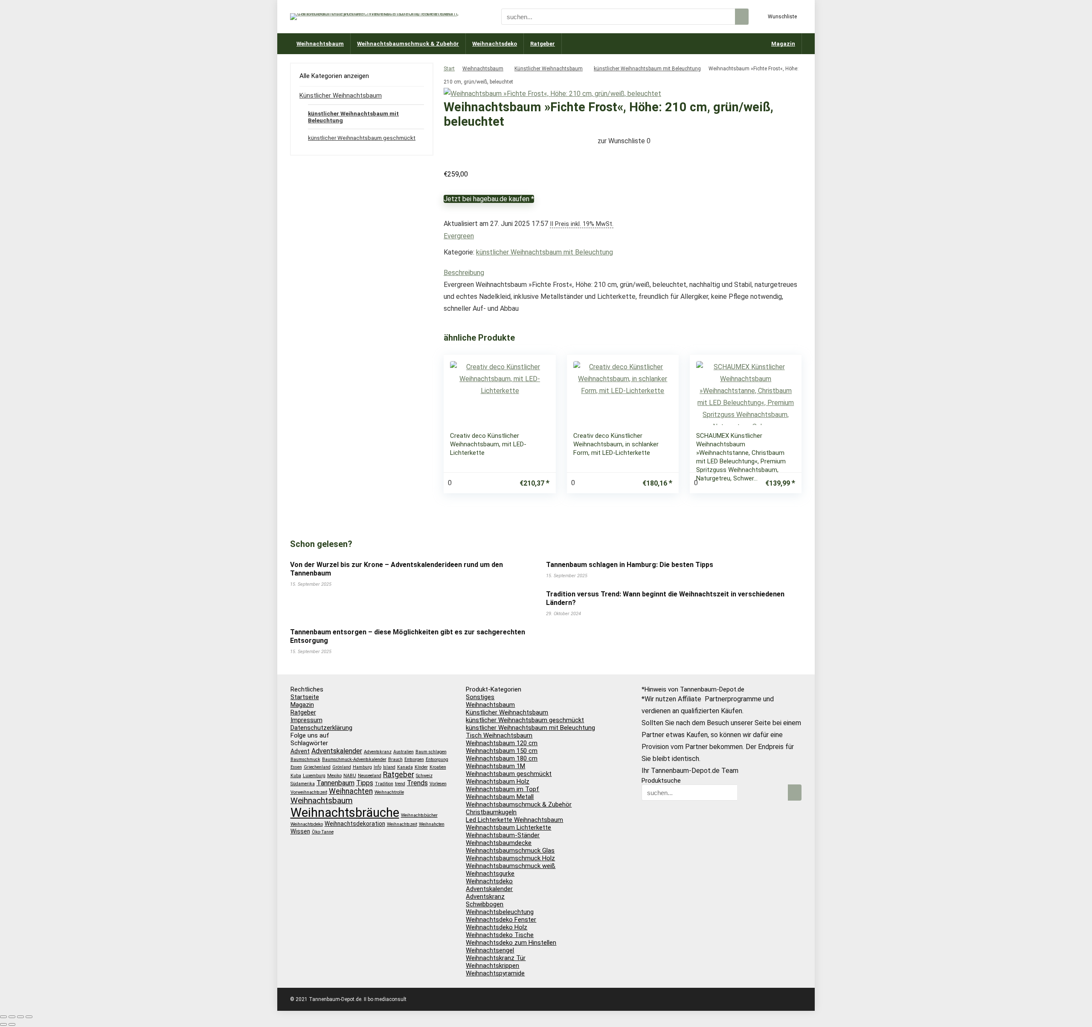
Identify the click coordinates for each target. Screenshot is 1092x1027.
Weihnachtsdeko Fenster (501, 919)
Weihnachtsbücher (419, 815)
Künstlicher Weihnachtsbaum (548, 69)
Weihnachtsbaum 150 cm (501, 751)
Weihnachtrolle (389, 792)
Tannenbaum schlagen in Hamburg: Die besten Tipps (629, 565)
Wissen (300, 831)
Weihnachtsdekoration (355, 823)
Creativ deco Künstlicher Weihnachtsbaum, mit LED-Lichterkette (488, 444)
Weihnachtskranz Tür (496, 958)
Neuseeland (369, 775)
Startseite (304, 697)
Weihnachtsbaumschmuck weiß (510, 866)
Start (449, 69)
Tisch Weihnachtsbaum (499, 735)
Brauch (395, 759)
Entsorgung (437, 759)
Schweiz (424, 775)
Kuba (295, 775)
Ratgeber (542, 44)
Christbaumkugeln (491, 812)
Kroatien (438, 767)
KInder (421, 767)
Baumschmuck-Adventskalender (354, 759)
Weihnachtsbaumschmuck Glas (510, 850)
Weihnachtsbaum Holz (497, 781)
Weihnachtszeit (402, 824)
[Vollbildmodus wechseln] (12, 1016)
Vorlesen (438, 784)
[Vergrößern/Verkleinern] (3, 1016)
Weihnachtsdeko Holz (496, 927)
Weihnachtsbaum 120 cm (501, 743)
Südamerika (302, 784)
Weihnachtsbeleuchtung (500, 912)
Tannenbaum (335, 783)
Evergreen (459, 236)
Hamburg (362, 767)
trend (400, 784)
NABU (349, 775)
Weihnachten (351, 791)
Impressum (306, 720)
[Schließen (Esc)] (29, 1016)
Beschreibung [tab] (464, 273)
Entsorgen (414, 759)
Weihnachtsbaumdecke (498, 843)
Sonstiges (480, 697)
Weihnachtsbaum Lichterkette (508, 827)
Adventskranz (378, 752)
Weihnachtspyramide (495, 973)
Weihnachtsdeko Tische (500, 935)
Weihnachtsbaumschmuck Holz (510, 858)
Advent (300, 751)
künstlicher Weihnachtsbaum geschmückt (361, 137)
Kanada (405, 767)
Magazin (783, 44)
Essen (296, 767)
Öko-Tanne (323, 832)
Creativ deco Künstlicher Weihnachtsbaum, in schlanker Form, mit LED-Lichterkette (616, 444)
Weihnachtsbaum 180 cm (501, 758)
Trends (417, 783)
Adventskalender (336, 751)
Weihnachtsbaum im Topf (502, 789)
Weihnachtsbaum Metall (500, 797)
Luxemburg (314, 775)
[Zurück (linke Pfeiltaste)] (3, 1024)
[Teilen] (20, 1016)
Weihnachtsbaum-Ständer (503, 835)
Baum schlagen (431, 752)
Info (377, 767)
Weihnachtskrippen (492, 965)
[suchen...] (742, 17)
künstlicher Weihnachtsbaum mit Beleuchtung (647, 69)
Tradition (384, 784)
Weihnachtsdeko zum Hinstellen (511, 942)
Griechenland (317, 767)
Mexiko (334, 775)
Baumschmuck (305, 759)
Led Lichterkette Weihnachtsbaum (514, 820)
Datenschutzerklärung (321, 728)
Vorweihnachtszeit (308, 792)
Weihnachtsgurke (490, 873)
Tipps (364, 783)
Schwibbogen (484, 904)
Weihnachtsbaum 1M (495, 766)
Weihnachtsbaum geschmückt (509, 774)
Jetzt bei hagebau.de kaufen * (489, 199)
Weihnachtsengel (490, 950)
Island (389, 767)
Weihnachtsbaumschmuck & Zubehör (408, 44)
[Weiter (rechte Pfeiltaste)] (12, 1024)
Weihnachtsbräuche (344, 812)
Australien (403, 752)
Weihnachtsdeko (494, 44)
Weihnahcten (431, 824)
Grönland (341, 767)
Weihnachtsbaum (320, 44)
